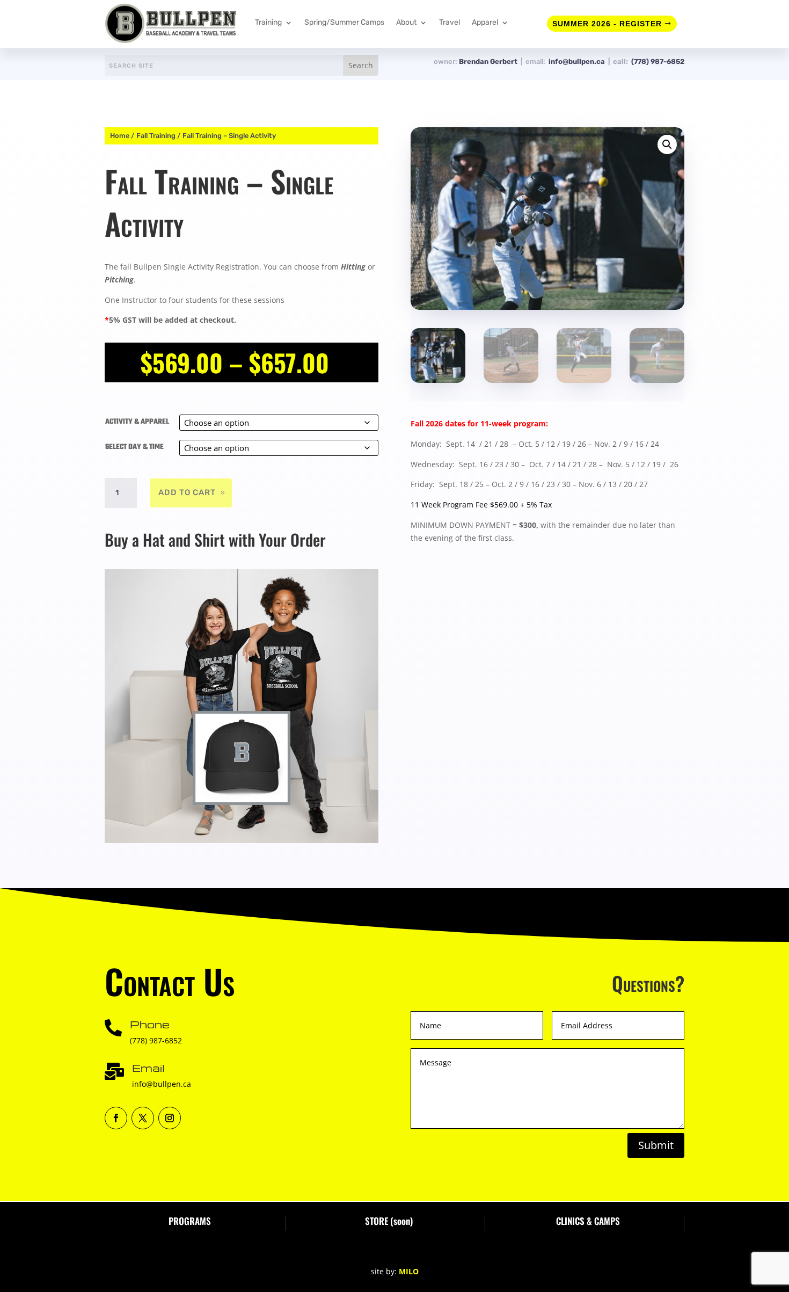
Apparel (485, 22)
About (406, 22)
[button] (667, 144)
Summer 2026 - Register (607, 23)
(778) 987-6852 (657, 61)
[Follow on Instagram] (169, 1118)
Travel (449, 22)
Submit (656, 1145)
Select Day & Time (134, 447)
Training (268, 22)
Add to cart (187, 492)
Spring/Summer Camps (344, 22)
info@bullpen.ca (578, 61)
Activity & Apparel (137, 421)
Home (119, 136)
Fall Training (156, 136)
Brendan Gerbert (490, 61)
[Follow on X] (143, 1118)
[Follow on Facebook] (116, 1118)
